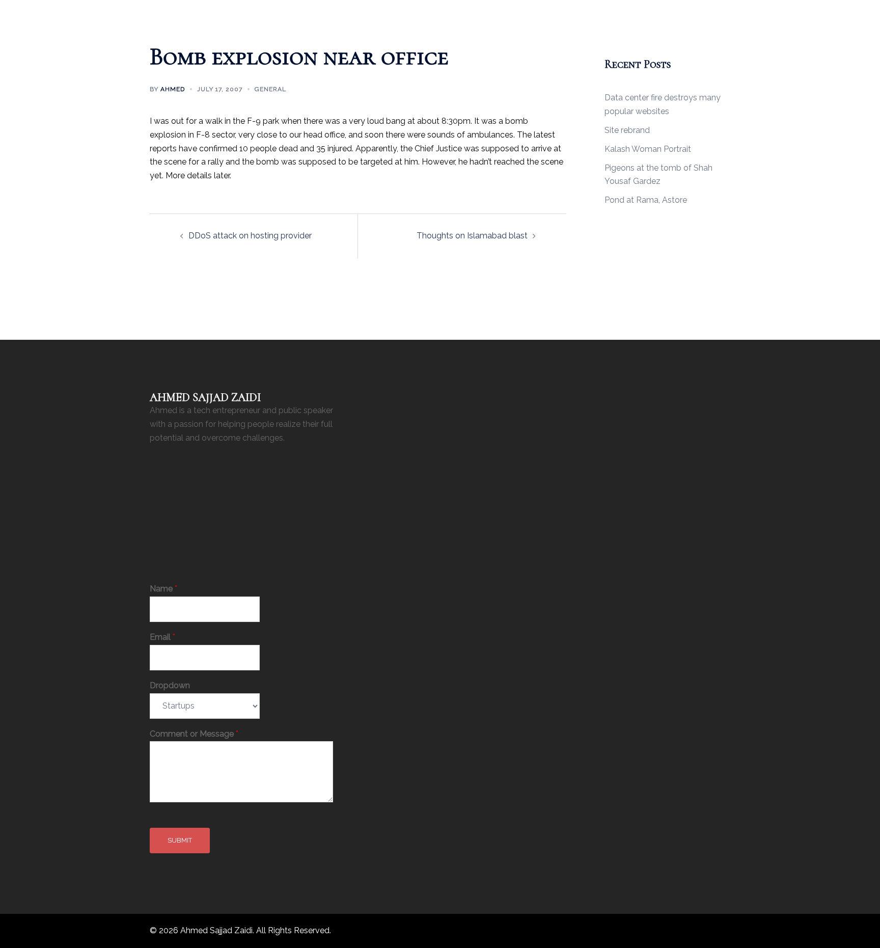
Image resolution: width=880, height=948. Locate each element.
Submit (180, 840)
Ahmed (172, 89)
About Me (405, 13)
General (270, 89)
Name (163, 588)
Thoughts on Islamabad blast (472, 235)
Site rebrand (627, 130)
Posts (444, 13)
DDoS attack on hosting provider (250, 235)
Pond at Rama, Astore (645, 200)
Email (162, 637)
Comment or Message (194, 734)
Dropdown (170, 685)
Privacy (479, 13)
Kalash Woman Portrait (647, 149)
